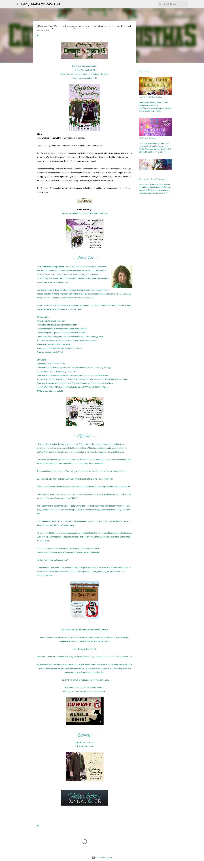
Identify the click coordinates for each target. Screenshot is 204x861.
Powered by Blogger (103, 857)
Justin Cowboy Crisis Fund (50, 637)
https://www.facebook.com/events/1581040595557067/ (84, 213)
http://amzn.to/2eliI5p (56, 364)
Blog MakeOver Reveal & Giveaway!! (152, 179)
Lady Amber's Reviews (40, 4)
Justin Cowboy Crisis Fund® (85, 649)
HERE (83, 746)
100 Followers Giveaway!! (148, 138)
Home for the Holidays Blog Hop (150, 97)
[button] (38, 35)
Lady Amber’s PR (89, 78)
